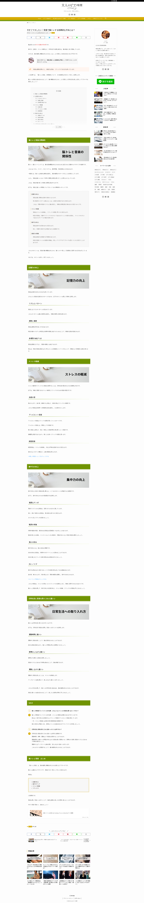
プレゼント (103, 179)
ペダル (109, 179)
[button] (31, 37)
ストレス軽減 (39, 105)
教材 (106, 187)
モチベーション (105, 182)
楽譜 (114, 187)
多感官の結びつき (42, 102)
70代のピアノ (105, 169)
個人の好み (40, 119)
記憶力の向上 (39, 96)
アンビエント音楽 (42, 109)
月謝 (110, 187)
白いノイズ (40, 121)
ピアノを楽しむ (109, 174)
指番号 (101, 187)
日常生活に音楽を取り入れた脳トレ (45, 124)
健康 (35, 826)
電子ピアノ (97, 192)
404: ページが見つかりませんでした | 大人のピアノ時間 (58, 813)
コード (113, 172)
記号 (109, 189)
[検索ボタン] (105, 18)
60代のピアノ (98, 169)
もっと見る (58, 127)
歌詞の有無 (40, 117)
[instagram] (112, 1)
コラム (53, 32)
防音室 (113, 189)
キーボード (107, 172)
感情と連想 (40, 100)
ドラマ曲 (102, 174)
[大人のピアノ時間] (72, 6)
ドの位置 (97, 174)
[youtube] (114, 1)
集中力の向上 (39, 113)
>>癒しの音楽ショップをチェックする (38, 456)
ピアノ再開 (97, 177)
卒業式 (100, 184)
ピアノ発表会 (111, 177)
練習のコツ (103, 189)
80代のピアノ (113, 169)
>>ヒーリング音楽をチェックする (37, 579)
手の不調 (97, 187)
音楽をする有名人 (105, 192)
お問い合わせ (78, 898)
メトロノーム (98, 182)
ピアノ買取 (97, 179)
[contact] (116, 1)
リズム (112, 182)
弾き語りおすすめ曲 (107, 184)
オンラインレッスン (99, 172)
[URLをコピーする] (86, 37)
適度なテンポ (41, 115)
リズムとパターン (42, 98)
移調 (99, 189)
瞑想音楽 (40, 111)
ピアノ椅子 (103, 177)
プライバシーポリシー (68, 898)
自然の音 (40, 107)
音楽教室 (113, 192)
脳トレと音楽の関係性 (41, 93)
